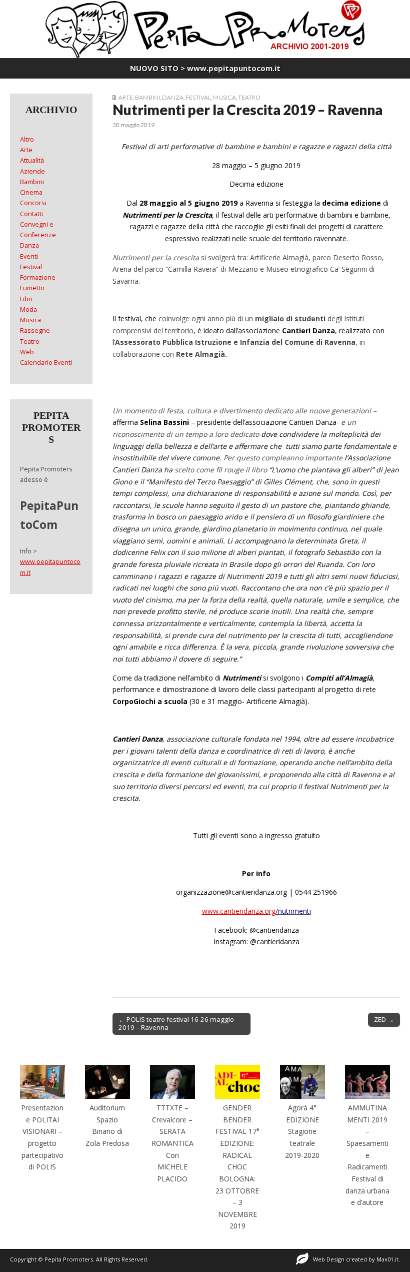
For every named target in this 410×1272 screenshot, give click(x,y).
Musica (224, 97)
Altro (27, 139)
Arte (125, 97)
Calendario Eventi (46, 362)
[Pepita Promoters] (205, 29)
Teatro (249, 97)
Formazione (38, 277)
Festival (198, 97)
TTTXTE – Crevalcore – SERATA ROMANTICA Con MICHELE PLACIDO (173, 1143)
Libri (26, 299)
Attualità (32, 160)
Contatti (31, 214)
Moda (28, 309)
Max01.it (387, 1259)
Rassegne (35, 330)
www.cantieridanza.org (239, 911)
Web (27, 352)
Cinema (31, 192)
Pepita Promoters (68, 1259)
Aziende (32, 171)
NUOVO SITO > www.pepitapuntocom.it (205, 68)
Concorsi (33, 203)
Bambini (147, 97)
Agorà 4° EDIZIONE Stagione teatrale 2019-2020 (302, 1131)
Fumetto (32, 288)
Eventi (29, 256)
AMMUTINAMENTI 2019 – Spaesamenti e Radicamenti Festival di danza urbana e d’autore (368, 1155)
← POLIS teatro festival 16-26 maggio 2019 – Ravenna (176, 1023)
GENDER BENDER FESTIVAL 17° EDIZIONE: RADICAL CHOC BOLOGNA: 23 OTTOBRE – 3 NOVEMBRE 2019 (238, 1166)
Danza (173, 97)
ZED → (384, 1019)
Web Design (328, 1259)
